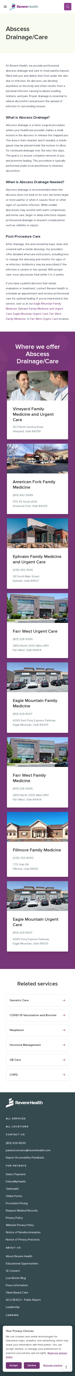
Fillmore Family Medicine (37, 850)
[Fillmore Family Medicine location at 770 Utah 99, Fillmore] (37, 827)
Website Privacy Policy (20, 1225)
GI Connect (13, 1271)
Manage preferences (55, 1365)
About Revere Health (19, 1256)
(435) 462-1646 (23, 570)
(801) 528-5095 (23, 639)
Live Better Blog (16, 1278)
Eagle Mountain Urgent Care (30, 314)
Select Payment (16, 1174)
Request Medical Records (22, 1210)
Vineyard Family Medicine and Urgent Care (33, 414)
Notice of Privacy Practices (23, 1239)
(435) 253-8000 (23, 858)
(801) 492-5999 (23, 495)
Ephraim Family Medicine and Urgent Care (37, 559)
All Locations (17, 1126)
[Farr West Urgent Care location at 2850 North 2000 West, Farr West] (37, 608)
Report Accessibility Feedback (25, 1157)
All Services (16, 1118)
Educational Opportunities (22, 1263)
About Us (13, 1247)
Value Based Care (17, 1292)
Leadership (13, 1307)
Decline (31, 1365)
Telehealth (12, 1189)
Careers (12, 1315)
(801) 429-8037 (22, 714)
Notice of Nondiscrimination (23, 1232)
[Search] (67, 6)
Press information (17, 1285)
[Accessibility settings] (66, 1367)
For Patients (16, 1165)
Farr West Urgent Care (44, 319)
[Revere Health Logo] (36, 7)
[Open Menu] (5, 6)
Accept (14, 1365)
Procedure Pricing (17, 1203)
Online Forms (14, 1196)
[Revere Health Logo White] (37, 1103)
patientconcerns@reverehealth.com (28, 1150)
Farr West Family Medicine (29, 778)
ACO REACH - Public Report (23, 1300)
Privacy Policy (14, 1218)
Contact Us (15, 1134)
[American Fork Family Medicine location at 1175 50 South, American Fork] (37, 458)
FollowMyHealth (16, 1181)
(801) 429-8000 (16, 1143)
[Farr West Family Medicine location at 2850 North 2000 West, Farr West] (37, 752)
